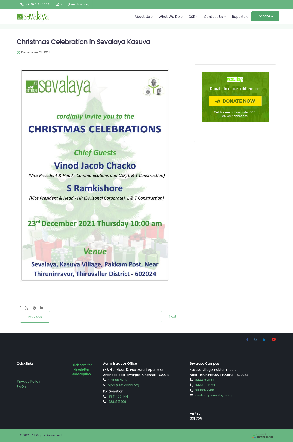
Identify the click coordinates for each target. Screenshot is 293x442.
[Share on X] (26, 308)
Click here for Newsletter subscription (82, 369)
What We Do (169, 16)
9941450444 (118, 396)
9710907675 (117, 380)
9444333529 (205, 385)
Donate (264, 16)
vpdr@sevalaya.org (123, 385)
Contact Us (213, 16)
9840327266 (204, 390)
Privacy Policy (28, 381)
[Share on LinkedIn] (41, 308)
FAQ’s (22, 386)
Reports (238, 16)
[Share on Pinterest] (34, 308)
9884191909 (117, 401)
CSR (192, 16)
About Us (142, 16)
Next (173, 316)
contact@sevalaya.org (213, 395)
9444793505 (205, 380)
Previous (35, 316)
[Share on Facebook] (20, 308)
